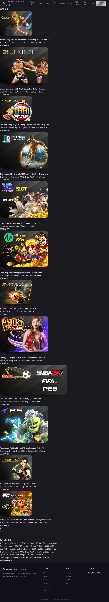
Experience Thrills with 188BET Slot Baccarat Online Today (23, 448)
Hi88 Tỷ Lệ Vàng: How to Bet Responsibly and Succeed (22, 358)
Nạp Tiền (68, 576)
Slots (40, 3)
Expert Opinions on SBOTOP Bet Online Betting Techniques (24, 89)
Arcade (62, 3)
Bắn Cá (54, 3)
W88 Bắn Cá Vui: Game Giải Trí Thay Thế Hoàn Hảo (20, 399)
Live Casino (47, 587)
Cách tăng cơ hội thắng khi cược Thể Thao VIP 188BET (22, 273)
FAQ (93, 3)
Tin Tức (85, 3)
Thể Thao (77, 3)
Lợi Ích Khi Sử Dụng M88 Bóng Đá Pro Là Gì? (18, 223)
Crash (47, 3)
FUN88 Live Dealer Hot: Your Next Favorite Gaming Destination (25, 520)
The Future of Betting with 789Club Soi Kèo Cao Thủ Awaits (24, 174)
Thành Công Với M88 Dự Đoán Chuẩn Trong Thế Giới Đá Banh (25, 40)
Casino (70, 3)
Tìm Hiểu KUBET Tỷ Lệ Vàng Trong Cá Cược (18, 308)
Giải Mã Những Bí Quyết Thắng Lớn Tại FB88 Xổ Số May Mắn (24, 125)
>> (1, 534)
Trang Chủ (32, 3)
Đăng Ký (101, 3)
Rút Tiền (68, 580)
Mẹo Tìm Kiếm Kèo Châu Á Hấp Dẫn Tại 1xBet (18, 484)
